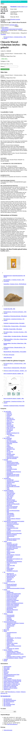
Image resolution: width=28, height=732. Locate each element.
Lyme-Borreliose (10, 526)
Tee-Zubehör (10, 430)
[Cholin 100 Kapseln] (9, 354)
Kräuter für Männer (11, 601)
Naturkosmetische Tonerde (13, 463)
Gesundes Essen (10, 494)
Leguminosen (10, 447)
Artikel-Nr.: (3, 51)
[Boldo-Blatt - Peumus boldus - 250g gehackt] (15, 326)
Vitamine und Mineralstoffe (13, 503)
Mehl (8, 512)
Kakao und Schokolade (12, 506)
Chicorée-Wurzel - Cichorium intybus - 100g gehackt (15, 367)
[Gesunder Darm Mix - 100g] (14, 306)
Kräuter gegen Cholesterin (13, 604)
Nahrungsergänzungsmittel (10, 621)
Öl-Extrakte (9, 467)
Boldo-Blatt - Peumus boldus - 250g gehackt (13, 329)
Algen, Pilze (9, 497)
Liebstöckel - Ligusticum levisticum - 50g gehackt (14, 323)
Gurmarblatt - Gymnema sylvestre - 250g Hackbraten (15, 284)
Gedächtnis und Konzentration (14, 530)
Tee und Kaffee (7, 411)
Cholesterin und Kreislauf (13, 524)
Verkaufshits (6, 669)
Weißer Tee (9, 420)
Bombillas (12, 435)
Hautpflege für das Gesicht (13, 474)
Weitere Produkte (11, 552)
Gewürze (9, 453)
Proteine (8, 633)
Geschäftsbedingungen (9, 675)
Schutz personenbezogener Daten (11, 674)
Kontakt (5, 670)
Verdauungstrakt (10, 536)
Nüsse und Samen (11, 493)
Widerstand (9, 619)
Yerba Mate (9, 434)
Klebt (8, 647)
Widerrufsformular (8, 730)
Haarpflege (9, 461)
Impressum (6, 671)
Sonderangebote (7, 666)
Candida (9, 529)
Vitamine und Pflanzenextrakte (14, 645)
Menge (2, 66)
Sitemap (5, 677)
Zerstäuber (9, 542)
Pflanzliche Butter (11, 499)
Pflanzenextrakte (10, 615)
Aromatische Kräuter (11, 599)
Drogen (8, 587)
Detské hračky (7, 689)
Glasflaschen (10, 569)
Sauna (8, 489)
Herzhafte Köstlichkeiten (12, 457)
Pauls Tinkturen (10, 620)
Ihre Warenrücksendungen (10, 700)
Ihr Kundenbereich (5, 696)
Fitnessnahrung (10, 640)
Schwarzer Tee (10, 422)
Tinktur (5, 613)
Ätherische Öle (10, 577)
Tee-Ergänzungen (11, 419)
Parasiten (9, 532)
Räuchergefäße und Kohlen (13, 486)
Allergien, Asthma (11, 624)
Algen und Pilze (10, 514)
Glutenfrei (9, 439)
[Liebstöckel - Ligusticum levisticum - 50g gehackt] (15, 320)
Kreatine (9, 636)
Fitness (5, 631)
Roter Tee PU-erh (11, 427)
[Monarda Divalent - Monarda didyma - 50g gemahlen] (15, 348)
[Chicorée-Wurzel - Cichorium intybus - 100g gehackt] (15, 38)
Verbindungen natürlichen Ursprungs (15, 623)
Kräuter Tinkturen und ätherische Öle (12, 681)
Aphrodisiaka (10, 612)
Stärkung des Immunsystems (13, 538)
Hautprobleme (10, 525)
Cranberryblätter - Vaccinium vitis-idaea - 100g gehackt (15, 336)
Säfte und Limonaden (12, 458)
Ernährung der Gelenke (12, 643)
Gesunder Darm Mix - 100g (9, 308)
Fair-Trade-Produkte (11, 441)
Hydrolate (9, 466)
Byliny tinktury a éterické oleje (11, 685)
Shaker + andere (10, 644)
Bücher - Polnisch (8, 650)
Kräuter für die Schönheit (13, 605)
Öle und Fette (10, 451)
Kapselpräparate (10, 625)
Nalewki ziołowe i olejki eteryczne (12, 684)
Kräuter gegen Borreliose (12, 596)
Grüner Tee (9, 414)
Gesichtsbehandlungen (12, 545)
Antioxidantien (10, 513)
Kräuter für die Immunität (13, 600)
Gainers (8, 635)
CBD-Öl (9, 580)
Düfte (8, 487)
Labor (8, 566)
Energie (8, 627)
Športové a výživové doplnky (10, 688)
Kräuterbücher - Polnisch (12, 651)
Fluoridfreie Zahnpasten (12, 548)
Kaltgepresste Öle (11, 576)
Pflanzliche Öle (10, 573)
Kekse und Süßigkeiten (12, 442)
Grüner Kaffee (10, 426)
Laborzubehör (10, 556)
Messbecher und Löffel (12, 544)
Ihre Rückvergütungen (9, 701)
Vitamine (6, 659)
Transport (6, 673)
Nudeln (8, 450)
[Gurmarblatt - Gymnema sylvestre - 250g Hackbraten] (15, 281)
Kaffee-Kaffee (10, 495)
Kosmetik (6, 459)
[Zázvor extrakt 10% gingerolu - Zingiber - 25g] (15, 370)
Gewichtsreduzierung (12, 632)
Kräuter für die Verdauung (13, 595)
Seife (8, 477)
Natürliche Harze (11, 482)
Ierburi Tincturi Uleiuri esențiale (11, 682)
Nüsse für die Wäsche (12, 562)
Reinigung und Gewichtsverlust (14, 533)
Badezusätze (9, 557)
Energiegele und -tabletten (13, 648)
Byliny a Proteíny (8, 678)
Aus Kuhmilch (10, 455)
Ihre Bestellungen (8, 699)
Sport (8, 628)
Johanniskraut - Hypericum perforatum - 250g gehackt (15, 316)
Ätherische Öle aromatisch (13, 481)
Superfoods (9, 498)
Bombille (9, 431)
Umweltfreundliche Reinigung (14, 471)
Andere (5, 541)
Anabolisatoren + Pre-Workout (14, 637)
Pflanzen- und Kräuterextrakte (14, 593)
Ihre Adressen (7, 703)
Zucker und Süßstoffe (12, 501)
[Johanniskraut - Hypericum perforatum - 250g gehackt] (15, 313)
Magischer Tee (10, 424)
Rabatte (5, 660)
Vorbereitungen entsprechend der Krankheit (14, 521)
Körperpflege (10, 473)
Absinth (8, 553)
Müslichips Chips (11, 449)
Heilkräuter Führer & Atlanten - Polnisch (16, 656)
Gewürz (8, 517)
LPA (8, 537)
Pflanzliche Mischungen (12, 609)
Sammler (9, 520)
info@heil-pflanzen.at (12, 724)
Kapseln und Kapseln (12, 584)
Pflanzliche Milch (11, 454)
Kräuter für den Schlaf (12, 597)
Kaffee (8, 437)
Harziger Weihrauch (11, 485)
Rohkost (9, 446)
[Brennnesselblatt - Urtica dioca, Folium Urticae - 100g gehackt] (15, 340)
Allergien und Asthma (12, 522)
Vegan (8, 445)
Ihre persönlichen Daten (9, 704)
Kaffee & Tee (10, 428)
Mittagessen (6, 629)
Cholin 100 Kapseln (8, 357)
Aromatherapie (7, 478)
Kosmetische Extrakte (12, 465)
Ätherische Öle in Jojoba (12, 462)
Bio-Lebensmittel (8, 438)
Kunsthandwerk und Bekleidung (14, 561)
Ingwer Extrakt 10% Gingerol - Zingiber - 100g (14, 398)
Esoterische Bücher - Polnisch (14, 652)
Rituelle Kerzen (10, 549)
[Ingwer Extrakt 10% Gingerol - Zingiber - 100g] (14, 395)
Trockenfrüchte (10, 491)
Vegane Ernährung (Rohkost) (13, 518)
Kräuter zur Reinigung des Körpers (15, 603)
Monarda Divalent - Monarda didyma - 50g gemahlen (15, 351)
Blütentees (9, 423)
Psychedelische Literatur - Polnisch (15, 658)
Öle (4, 572)
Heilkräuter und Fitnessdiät (10, 686)
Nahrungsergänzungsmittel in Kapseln (16, 588)
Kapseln (5, 583)
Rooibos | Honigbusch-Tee (13, 432)
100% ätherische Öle (11, 574)
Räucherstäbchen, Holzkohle (13, 554)
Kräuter (5, 589)
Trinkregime (9, 641)
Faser (8, 509)
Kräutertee (9, 412)
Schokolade (9, 443)
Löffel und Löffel (11, 565)
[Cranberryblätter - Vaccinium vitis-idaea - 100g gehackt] (15, 333)
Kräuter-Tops (10, 611)
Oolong (8, 416)
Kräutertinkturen (10, 616)
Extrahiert (9, 617)
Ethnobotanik (10, 608)
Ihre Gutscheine (7, 705)
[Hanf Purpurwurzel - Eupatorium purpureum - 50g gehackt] (14, 272)
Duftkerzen (9, 483)
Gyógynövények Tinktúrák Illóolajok (12, 680)
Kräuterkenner (10, 592)
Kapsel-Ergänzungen (12, 585)
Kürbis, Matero (10, 568)
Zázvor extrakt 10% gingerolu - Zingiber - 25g (13, 373)
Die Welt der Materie (11, 540)
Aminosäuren (10, 639)
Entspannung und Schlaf (12, 528)
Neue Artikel (7, 667)
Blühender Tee (10, 418)
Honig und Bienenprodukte (13, 510)
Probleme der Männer (12, 534)
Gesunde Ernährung (8, 490)
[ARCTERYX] (4, 27)
